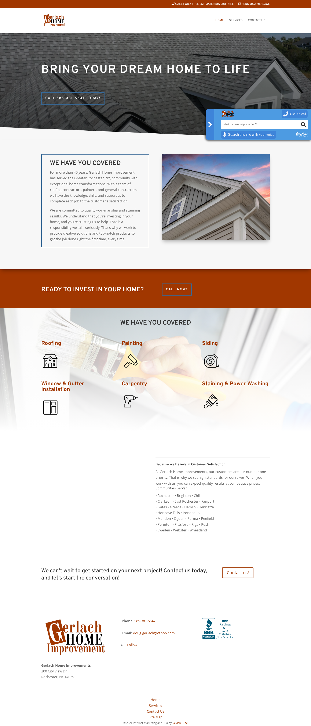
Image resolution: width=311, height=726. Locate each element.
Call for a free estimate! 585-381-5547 (205, 4)
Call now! (177, 289)
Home (219, 20)
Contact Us (256, 20)
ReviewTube (180, 723)
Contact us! (238, 572)
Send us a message (255, 4)
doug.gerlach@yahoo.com (154, 633)
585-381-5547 (145, 621)
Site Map (155, 717)
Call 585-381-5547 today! (72, 98)
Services (235, 20)
